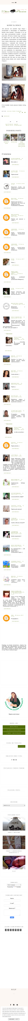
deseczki (6, 116)
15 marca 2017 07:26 (16, 396)
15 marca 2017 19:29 (17, 562)
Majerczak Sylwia (17, 303)
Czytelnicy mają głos (9, 125)
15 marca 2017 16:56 (16, 533)
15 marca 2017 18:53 (17, 546)
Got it (17, 1019)
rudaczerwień (15, 158)
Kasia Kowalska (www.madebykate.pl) (17, 592)
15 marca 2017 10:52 (16, 456)
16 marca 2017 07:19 (17, 577)
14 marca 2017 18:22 (17, 216)
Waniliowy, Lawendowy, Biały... (15, 272)
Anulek (13, 576)
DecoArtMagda (16, 493)
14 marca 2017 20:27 (17, 274)
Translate (18, 886)
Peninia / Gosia (16, 505)
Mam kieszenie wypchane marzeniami (21, 145)
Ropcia (13, 442)
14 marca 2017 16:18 (17, 159)
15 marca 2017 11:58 (17, 506)
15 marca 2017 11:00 (16, 480)
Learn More (11, 1019)
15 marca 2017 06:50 (16, 384)
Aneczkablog (15, 479)
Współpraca (14, 726)
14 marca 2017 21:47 (19, 304)
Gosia (13, 183)
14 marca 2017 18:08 (17, 199)
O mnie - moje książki (14, 733)
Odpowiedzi (9, 333)
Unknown (14, 229)
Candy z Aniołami (14, 832)
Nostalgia (14, 395)
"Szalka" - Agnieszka (14, 519)
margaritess (15, 383)
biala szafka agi (16, 317)
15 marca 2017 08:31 (19, 429)
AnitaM (13, 370)
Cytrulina (14, 171)
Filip (14, 871)
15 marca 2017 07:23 (19, 339)
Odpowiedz (15, 164)
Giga (12, 288)
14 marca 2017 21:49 (18, 318)
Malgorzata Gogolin (15, 215)
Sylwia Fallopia (16, 410)
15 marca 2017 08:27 (17, 411)
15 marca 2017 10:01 (16, 443)
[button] (14, 2)
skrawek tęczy (16, 561)
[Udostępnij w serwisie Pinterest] (25, 113)
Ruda (12, 259)
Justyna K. (14, 455)
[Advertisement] (14, 672)
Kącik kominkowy (18, 125)
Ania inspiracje (16, 545)
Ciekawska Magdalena (14, 532)
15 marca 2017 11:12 (17, 494)
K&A (12, 615)
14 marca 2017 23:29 (17, 371)
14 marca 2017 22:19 (16, 356)
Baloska (13, 198)
